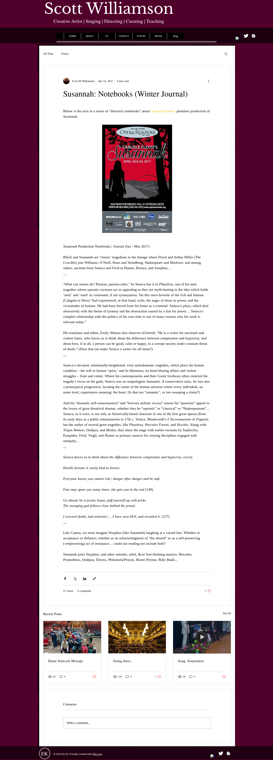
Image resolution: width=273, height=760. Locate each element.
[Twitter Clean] (246, 36)
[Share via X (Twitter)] (75, 579)
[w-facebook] (238, 39)
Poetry (65, 53)
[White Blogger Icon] (253, 36)
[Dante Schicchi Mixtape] (72, 637)
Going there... (123, 660)
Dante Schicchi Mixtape (65, 660)
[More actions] (208, 81)
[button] (226, 53)
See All (227, 613)
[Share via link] (94, 579)
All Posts (48, 53)
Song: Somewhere (191, 660)
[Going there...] (137, 637)
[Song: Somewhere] (202, 637)
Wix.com (97, 754)
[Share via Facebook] (65, 579)
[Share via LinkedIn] (85, 579)
